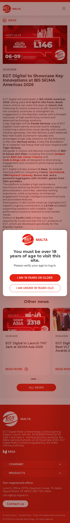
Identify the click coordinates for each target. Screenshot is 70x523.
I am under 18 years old (35, 288)
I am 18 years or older (34, 277)
